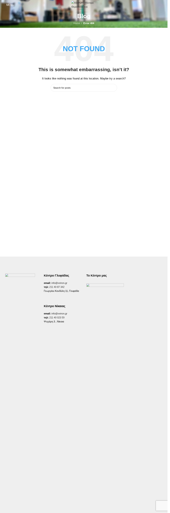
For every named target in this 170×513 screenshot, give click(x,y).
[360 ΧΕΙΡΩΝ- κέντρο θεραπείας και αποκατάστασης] (105, 302)
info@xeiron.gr (59, 283)
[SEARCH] (113, 88)
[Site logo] (83, 4)
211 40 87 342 (56, 286)
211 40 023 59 (56, 317)
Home (76, 23)
